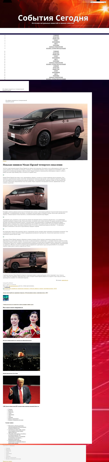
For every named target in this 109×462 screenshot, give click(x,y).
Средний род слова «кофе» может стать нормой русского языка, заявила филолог (16, 431)
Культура (56, 37)
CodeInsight (7, 287)
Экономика (56, 42)
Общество (56, 38)
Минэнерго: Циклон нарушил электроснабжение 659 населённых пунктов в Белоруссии (17, 427)
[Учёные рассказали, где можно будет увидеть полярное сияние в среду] (6, 300)
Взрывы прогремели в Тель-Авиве (10, 373)
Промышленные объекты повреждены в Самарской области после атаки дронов (17, 442)
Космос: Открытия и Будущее (56, 48)
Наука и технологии (56, 47)
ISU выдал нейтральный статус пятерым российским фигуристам (17, 340)
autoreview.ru (65, 280)
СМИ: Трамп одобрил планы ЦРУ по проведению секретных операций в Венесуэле (21, 406)
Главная (56, 35)
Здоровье (56, 45)
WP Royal (12, 445)
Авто (56, 43)
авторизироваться (13, 286)
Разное (4, 161)
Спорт (56, 40)
